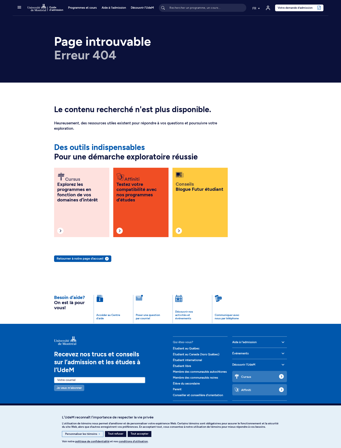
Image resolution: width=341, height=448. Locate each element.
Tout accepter (139, 433)
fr (254, 8)
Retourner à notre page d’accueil (80, 258)
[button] (19, 8)
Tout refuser (115, 433)
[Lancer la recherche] (163, 8)
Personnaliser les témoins (82, 434)
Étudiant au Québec (186, 348)
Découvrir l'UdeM (142, 7)
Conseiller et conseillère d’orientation (198, 395)
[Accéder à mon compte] (268, 8)
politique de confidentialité (92, 441)
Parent (177, 389)
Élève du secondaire (186, 383)
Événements (240, 353)
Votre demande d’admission (295, 7)
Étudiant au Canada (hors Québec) (196, 354)
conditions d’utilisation (133, 441)
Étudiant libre (182, 366)
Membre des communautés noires (195, 377)
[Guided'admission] (111, 340)
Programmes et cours (82, 7)
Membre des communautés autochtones (200, 371)
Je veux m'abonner (69, 388)
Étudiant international (187, 360)
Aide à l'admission (114, 7)
